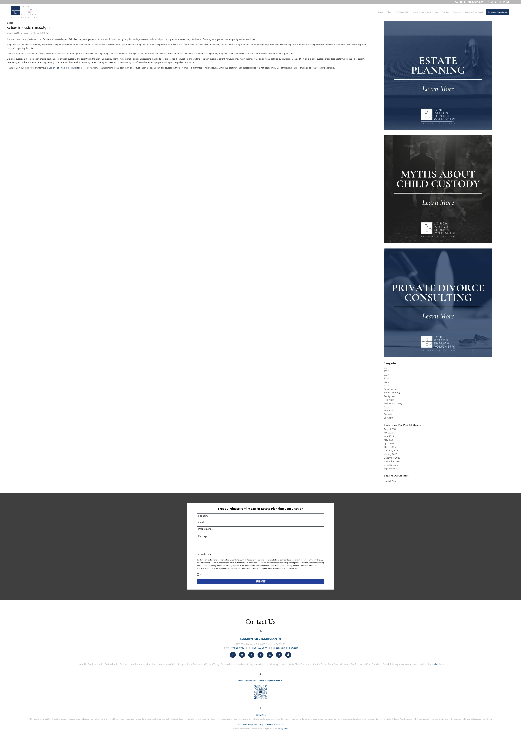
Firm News (389, 399)
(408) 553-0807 (259, 647)
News (386, 407)
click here (439, 664)
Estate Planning (392, 392)
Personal (388, 410)
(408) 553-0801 (238, 647)
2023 (386, 374)
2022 (386, 371)
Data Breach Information (274, 724)
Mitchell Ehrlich (43, 33)
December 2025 (392, 457)
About (239, 724)
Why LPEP (247, 724)
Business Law (390, 389)
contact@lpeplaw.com (287, 647)
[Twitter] (500, 2)
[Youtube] (492, 2)
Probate (388, 414)
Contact (255, 724)
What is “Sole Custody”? (28, 28)
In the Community (393, 403)
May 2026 (388, 439)
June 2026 (389, 436)
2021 (386, 367)
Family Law (27, 33)
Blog (261, 724)
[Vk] (508, 2)
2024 (386, 378)
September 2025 (392, 468)
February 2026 (391, 450)
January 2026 (390, 454)
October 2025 (391, 464)
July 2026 (388, 432)
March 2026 (390, 447)
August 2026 (390, 429)
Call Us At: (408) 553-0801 (470, 2)
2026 (386, 385)
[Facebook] (488, 2)
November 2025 (392, 461)
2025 (386, 381)
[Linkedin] (496, 2)
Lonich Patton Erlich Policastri (63, 67)
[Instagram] (504, 2)
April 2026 (389, 443)
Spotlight (388, 417)
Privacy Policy (283, 728)
